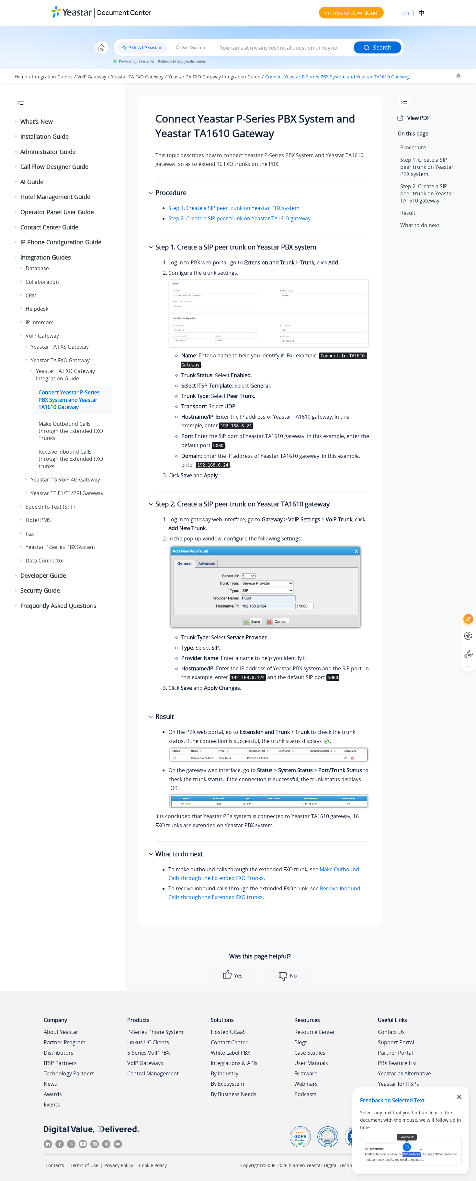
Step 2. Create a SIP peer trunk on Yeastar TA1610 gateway (239, 218)
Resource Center (314, 1032)
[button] (16, 121)
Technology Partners (69, 1073)
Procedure (413, 147)
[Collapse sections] (459, 76)
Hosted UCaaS (228, 1032)
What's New (36, 121)
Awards (53, 1094)
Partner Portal (395, 1052)
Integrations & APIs (234, 1063)
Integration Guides (52, 77)
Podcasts (305, 1094)
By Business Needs (233, 1094)
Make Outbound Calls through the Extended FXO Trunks (71, 431)
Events (52, 1104)
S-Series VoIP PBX (148, 1052)
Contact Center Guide (49, 227)
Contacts (54, 1165)
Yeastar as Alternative (404, 1073)
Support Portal (456, 648)
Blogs (301, 1042)
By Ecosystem (227, 1083)
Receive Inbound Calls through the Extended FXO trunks (71, 459)
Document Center (124, 12)
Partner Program (64, 1042)
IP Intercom (40, 322)
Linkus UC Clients (148, 1042)
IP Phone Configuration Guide (60, 242)
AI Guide (31, 182)
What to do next (419, 225)
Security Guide (40, 590)
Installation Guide (44, 136)
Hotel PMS (38, 520)
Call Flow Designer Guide (54, 166)
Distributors (59, 1052)
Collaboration (42, 281)
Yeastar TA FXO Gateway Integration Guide (214, 77)
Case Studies (309, 1052)
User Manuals (311, 1063)
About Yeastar (61, 1032)
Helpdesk (37, 308)
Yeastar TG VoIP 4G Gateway (65, 479)
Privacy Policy (118, 1165)
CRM (31, 295)
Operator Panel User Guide (57, 212)
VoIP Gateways (145, 1063)
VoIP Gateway (91, 77)
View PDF (418, 118)
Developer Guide (43, 575)
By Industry (224, 1073)
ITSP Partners (60, 1063)
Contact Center (229, 1042)
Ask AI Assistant (456, 613)
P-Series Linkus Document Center (456, 631)
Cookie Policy (153, 1165)
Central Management (153, 1073)
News (50, 1083)
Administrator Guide (48, 152)
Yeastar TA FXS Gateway (60, 346)
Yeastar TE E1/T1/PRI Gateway (67, 493)
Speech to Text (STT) (50, 506)
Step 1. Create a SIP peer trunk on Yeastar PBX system (234, 208)
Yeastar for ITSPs (398, 1083)
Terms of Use (84, 1165)
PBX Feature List (397, 1063)
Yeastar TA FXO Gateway (137, 77)
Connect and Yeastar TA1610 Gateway (337, 77)
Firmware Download (351, 13)
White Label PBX (230, 1052)
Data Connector (45, 560)
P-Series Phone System (155, 1032)
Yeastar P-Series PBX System (60, 546)
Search (382, 47)
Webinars (306, 1083)
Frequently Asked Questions (58, 605)
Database (37, 268)
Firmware (305, 1073)
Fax (30, 533)
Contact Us (391, 1032)
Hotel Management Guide (55, 197)
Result (407, 212)
